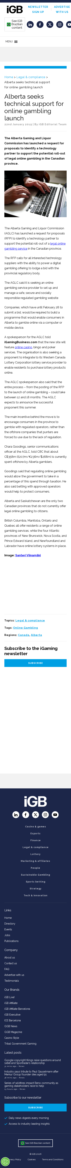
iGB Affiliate (10, 1003)
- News (20, 1066)
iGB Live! (9, 997)
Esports (35, 833)
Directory (9, 923)
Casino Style (11, 1037)
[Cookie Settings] (5, 1161)
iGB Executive (12, 1014)
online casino (23, 347)
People (35, 868)
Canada (23, 635)
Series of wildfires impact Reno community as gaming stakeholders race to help (31, 1084)
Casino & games (35, 826)
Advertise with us (14, 974)
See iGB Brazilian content (15, 24)
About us (9, 957)
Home (8, 77)
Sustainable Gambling (35, 875)
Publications (11, 941)
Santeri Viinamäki (28, 555)
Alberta (36, 635)
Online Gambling (25, 627)
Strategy (36, 888)
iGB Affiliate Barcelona (17, 1008)
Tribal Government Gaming (20, 1043)
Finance (35, 840)
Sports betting (35, 881)
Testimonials (11, 980)
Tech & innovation (36, 895)
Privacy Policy (14, 1159)
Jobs (7, 935)
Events (8, 929)
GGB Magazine (13, 1032)
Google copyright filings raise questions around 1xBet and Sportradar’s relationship (32, 1061)
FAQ (6, 969)
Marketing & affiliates (35, 861)
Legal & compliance (30, 77)
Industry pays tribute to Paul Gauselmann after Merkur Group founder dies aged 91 (31, 1073)
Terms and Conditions (52, 1159)
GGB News (10, 1026)
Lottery (35, 854)
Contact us (10, 963)
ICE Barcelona (12, 1020)
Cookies (32, 1159)
